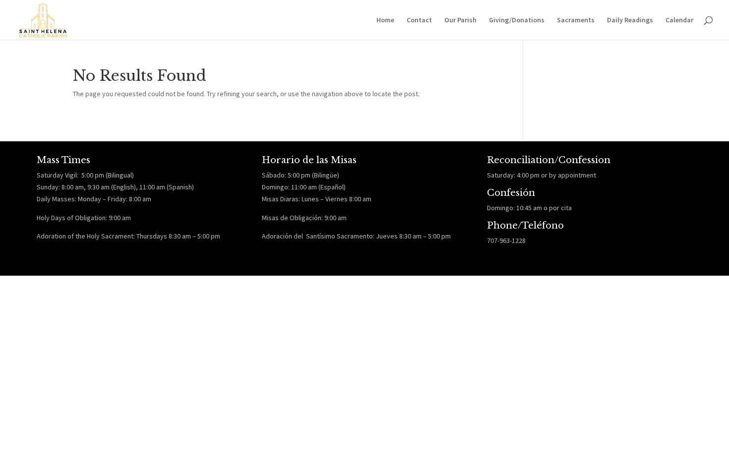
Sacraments (576, 20)
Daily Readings (630, 20)
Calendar (679, 20)
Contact (419, 20)
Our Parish (460, 20)
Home (385, 20)
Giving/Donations (517, 20)
